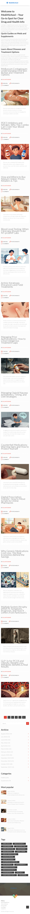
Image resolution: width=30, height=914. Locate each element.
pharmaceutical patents (9, 867)
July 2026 (5, 736)
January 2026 (6, 755)
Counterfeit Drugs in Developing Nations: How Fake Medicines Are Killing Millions (15, 812)
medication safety (19, 843)
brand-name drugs (7, 851)
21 (23, 717)
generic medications (8, 848)
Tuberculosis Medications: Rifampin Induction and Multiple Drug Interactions (15, 821)
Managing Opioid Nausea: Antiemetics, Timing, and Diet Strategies (14, 394)
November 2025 (7, 761)
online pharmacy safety (9, 875)
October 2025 (6, 764)
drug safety (20, 872)
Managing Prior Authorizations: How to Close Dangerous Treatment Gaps (13, 340)
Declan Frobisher (6, 79)
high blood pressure (8, 856)
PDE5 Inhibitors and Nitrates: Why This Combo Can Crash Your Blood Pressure (15, 126)
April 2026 (5, 746)
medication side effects (9, 869)
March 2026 (6, 749)
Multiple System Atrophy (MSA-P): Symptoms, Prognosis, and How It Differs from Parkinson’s (14, 610)
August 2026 (6, 733)
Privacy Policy (4, 905)
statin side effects (7, 872)
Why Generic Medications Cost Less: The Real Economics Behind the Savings (14, 554)
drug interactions (20, 846)
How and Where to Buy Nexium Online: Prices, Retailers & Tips (13, 179)
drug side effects (7, 864)
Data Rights (3, 907)
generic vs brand (21, 851)
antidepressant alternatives (10, 862)
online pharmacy (7, 846)
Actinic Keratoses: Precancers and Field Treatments (12, 285)
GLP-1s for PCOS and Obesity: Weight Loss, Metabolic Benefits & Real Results (14, 664)
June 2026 (5, 739)
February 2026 (7, 752)
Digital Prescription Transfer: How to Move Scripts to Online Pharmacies (13, 500)
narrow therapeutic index (9, 854)
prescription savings (8, 859)
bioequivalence (21, 848)
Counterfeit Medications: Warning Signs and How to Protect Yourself (15, 447)
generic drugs (6, 843)
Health (17, 83)
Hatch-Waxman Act (21, 864)
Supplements (6, 780)
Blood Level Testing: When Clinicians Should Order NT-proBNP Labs (15, 231)
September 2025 (7, 767)
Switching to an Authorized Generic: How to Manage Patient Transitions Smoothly (15, 803)
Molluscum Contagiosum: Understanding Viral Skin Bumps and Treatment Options (14, 72)
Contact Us (3, 908)
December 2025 (7, 758)
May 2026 (5, 742)
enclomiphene (22, 875)
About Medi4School (5, 902)
